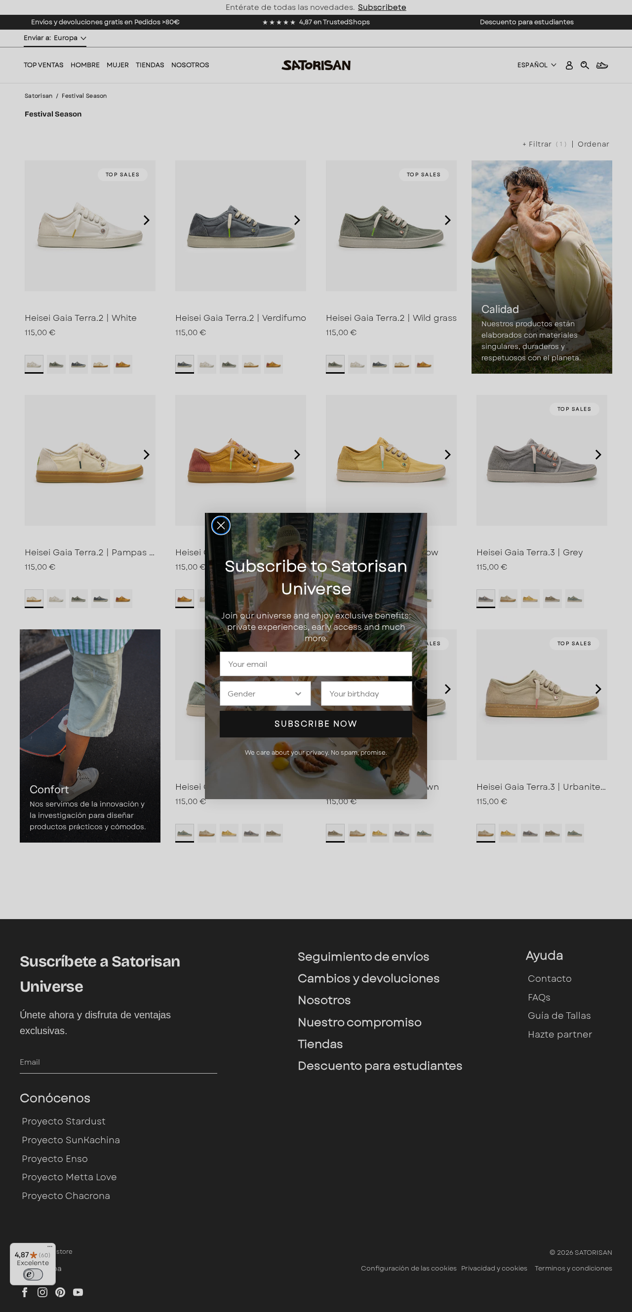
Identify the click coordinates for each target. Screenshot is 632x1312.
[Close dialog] (221, 525)
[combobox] (260, 693)
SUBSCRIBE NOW (316, 724)
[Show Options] (298, 693)
